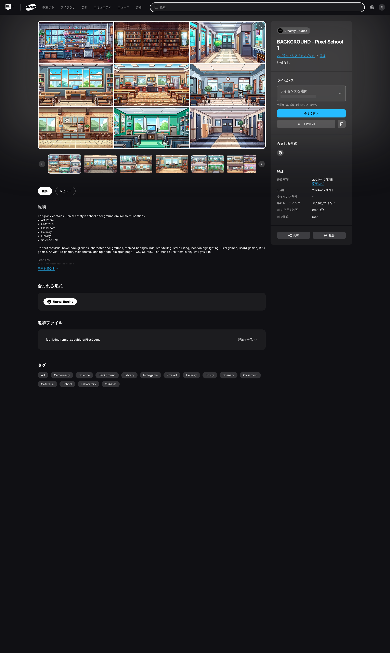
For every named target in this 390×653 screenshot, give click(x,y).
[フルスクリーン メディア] (260, 26)
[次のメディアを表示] (261, 164)
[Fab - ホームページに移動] (31, 7)
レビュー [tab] (65, 191)
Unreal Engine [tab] (63, 301)
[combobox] (260, 7)
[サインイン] (382, 7)
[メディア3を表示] (172, 164)
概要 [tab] (45, 191)
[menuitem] (48, 7)
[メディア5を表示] (243, 164)
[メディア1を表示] (100, 164)
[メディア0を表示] (64, 164)
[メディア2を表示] (136, 164)
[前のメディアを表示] (42, 164)
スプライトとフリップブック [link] (296, 55)
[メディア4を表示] (207, 164)
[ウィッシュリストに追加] (342, 124)
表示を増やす (46, 268)
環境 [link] (323, 55)
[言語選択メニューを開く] (372, 7)
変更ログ (318, 183)
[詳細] (322, 209)
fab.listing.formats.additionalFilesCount (149, 339)
